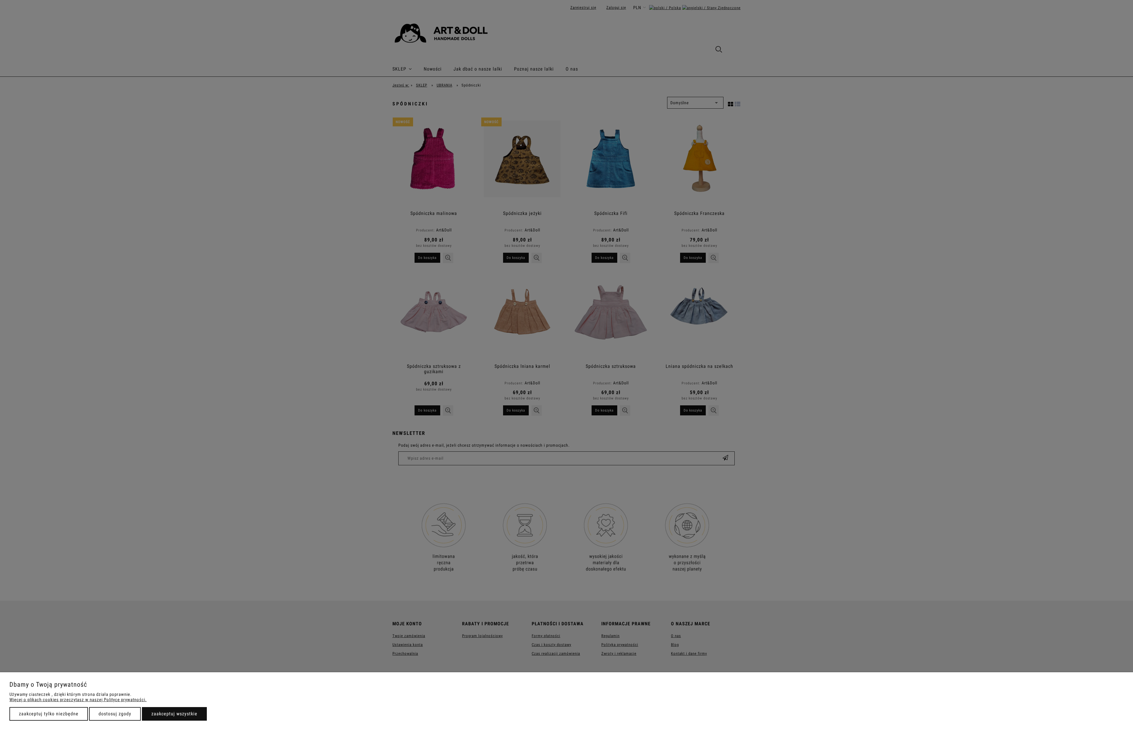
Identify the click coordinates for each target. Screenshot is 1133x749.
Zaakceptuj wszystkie (174, 714)
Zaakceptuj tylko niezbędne (48, 714)
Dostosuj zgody (115, 714)
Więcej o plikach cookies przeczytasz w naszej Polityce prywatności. (78, 699)
